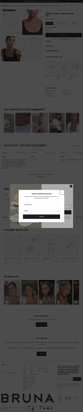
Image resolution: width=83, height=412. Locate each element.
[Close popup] (62, 192)
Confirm (41, 216)
